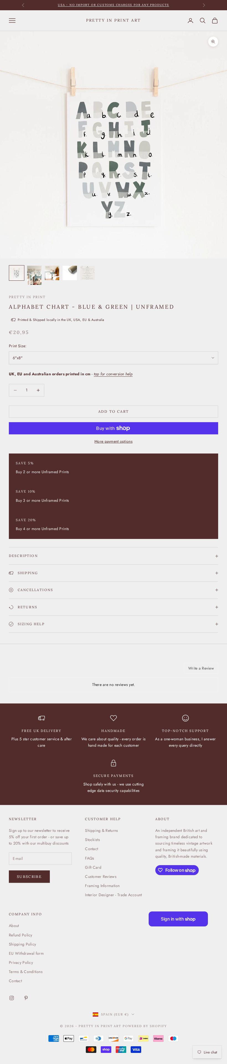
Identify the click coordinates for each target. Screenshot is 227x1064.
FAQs (89, 858)
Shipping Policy (22, 944)
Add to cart (113, 411)
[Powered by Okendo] (34, 670)
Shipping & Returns (101, 830)
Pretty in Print (27, 297)
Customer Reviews (100, 876)
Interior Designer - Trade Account (113, 895)
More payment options (113, 441)
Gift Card (93, 867)
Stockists (92, 839)
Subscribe (29, 876)
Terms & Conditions (26, 971)
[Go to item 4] (70, 273)
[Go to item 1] (16, 273)
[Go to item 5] (87, 273)
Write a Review (201, 668)
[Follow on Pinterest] (26, 998)
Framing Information (102, 885)
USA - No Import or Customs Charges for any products (113, 5)
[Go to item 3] (52, 273)
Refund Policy (20, 935)
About (14, 925)
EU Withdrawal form (26, 953)
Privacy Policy (21, 962)
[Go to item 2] (34, 275)
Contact (91, 849)
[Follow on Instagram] (11, 998)
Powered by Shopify (145, 1026)
